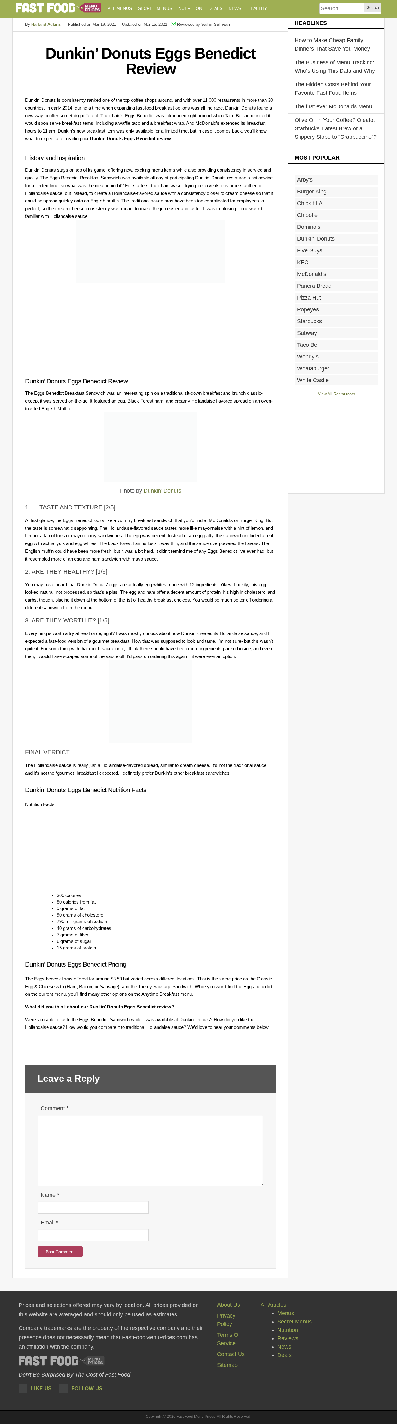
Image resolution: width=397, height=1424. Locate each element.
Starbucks (309, 321)
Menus (285, 1313)
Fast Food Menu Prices (58, 8)
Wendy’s (308, 357)
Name (50, 1195)
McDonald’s (311, 274)
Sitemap (227, 1365)
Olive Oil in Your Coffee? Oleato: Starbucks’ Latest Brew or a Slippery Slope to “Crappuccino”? (336, 128)
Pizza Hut (309, 298)
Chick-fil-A (310, 203)
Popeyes (308, 309)
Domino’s (308, 227)
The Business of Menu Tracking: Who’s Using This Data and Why (335, 66)
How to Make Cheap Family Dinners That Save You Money (332, 44)
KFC (302, 262)
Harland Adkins (46, 24)
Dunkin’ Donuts (162, 491)
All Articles (273, 1305)
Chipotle (307, 215)
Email (49, 1222)
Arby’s (305, 180)
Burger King (312, 191)
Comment (55, 1108)
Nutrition (287, 1330)
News (284, 1347)
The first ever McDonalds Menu (333, 106)
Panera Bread (314, 286)
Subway (307, 333)
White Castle (313, 380)
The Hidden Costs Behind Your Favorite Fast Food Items (333, 88)
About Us (228, 1305)
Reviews (287, 1338)
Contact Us (231, 1354)
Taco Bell (308, 345)
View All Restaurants (336, 394)
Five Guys (309, 250)
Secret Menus (294, 1321)
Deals (284, 1355)
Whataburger (313, 368)
